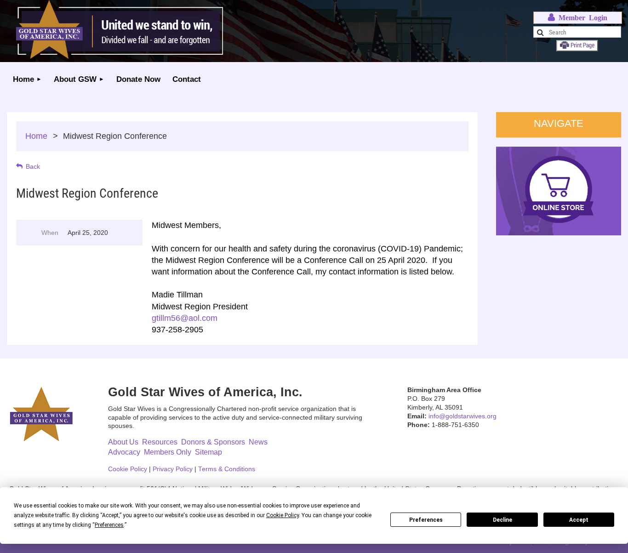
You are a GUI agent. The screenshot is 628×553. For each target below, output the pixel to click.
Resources (159, 442)
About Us (123, 442)
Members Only (167, 452)
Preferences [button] (109, 525)
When (49, 232)
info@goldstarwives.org (462, 416)
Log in (577, 17)
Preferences (426, 520)
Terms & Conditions (226, 469)
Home (36, 136)
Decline (502, 520)
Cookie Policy (127, 469)
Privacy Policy (173, 469)
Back (33, 166)
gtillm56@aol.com (184, 318)
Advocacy (124, 452)
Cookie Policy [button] (282, 515)
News (258, 442)
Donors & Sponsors (213, 442)
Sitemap (208, 452)
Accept (578, 520)
